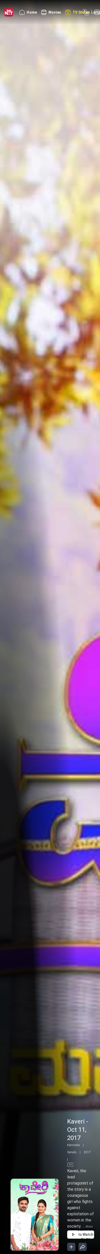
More (89, 1226)
